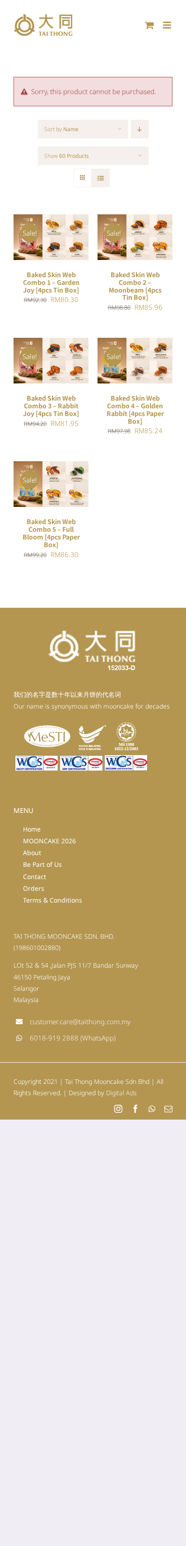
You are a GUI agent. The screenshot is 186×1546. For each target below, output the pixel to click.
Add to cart (44, 234)
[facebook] (135, 1109)
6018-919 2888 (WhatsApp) (73, 1037)
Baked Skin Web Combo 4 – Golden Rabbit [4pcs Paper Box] (135, 409)
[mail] (168, 1109)
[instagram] (118, 1109)
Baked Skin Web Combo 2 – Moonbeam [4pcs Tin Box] (135, 286)
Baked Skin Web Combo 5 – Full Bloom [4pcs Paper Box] (51, 533)
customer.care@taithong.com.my (80, 1021)
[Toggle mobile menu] (167, 25)
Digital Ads (121, 1092)
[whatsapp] (152, 1109)
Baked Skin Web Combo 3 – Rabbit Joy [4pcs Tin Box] (51, 405)
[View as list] (100, 178)
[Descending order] (140, 129)
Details (34, 243)
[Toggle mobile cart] (149, 25)
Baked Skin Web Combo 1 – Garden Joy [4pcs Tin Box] (51, 282)
